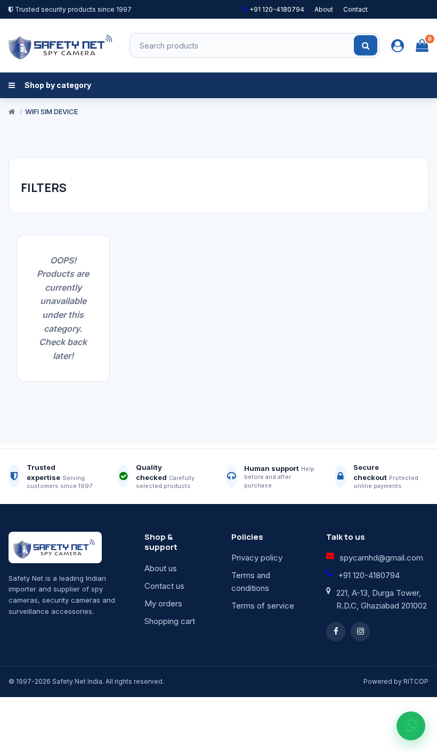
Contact (355, 9)
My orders (163, 603)
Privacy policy (256, 558)
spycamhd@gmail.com (381, 558)
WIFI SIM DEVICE (51, 111)
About (323, 9)
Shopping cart (169, 621)
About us (160, 568)
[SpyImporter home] (62, 45)
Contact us (164, 586)
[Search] (365, 45)
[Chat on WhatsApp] (410, 725)
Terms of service (262, 606)
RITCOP (415, 681)
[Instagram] (360, 631)
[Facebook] (335, 631)
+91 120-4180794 (276, 9)
